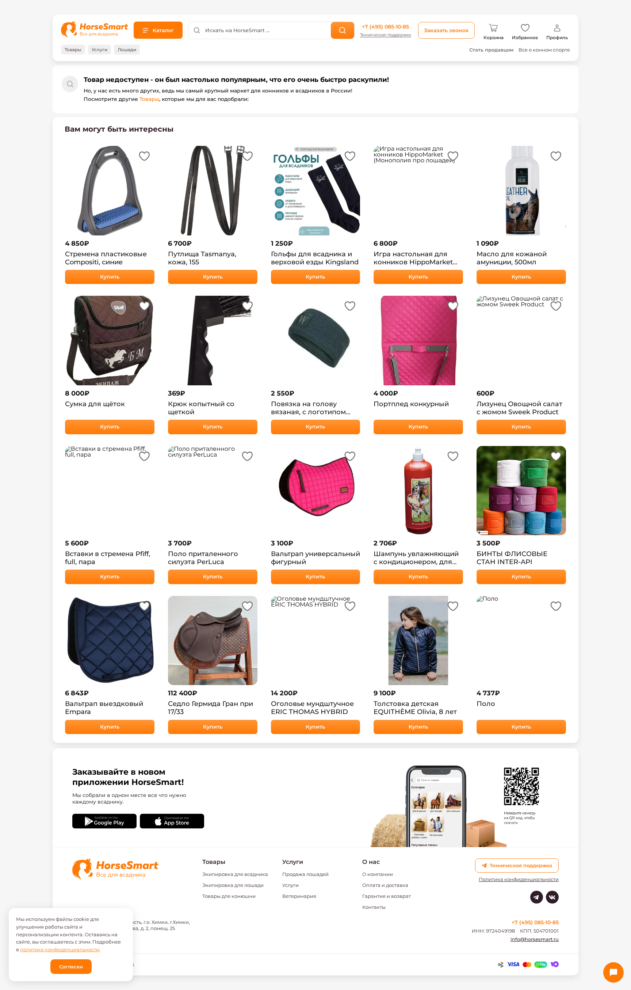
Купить (109, 276)
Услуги (290, 885)
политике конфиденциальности (59, 949)
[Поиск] (343, 30)
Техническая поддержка (385, 35)
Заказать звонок (446, 30)
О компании (377, 874)
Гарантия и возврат (386, 896)
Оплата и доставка (385, 885)
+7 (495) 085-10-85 (385, 26)
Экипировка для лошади (233, 885)
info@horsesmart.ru (534, 939)
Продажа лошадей (305, 874)
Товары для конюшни (229, 896)
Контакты (374, 907)
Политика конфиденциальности (519, 879)
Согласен (71, 967)
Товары (149, 99)
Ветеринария (299, 896)
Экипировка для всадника (235, 874)
